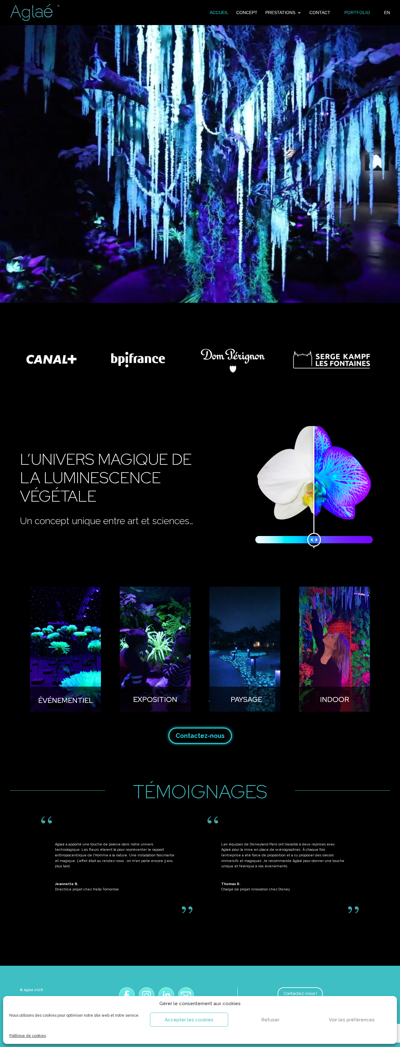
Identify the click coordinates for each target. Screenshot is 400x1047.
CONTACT (319, 12)
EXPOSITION (155, 699)
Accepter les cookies (189, 1020)
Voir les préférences (352, 1020)
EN (387, 12)
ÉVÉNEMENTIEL (65, 700)
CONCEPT (247, 12)
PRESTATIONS (280, 12)
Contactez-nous (200, 735)
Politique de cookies (27, 1036)
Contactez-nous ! (300, 993)
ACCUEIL (219, 12)
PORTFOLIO (357, 12)
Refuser (270, 1020)
